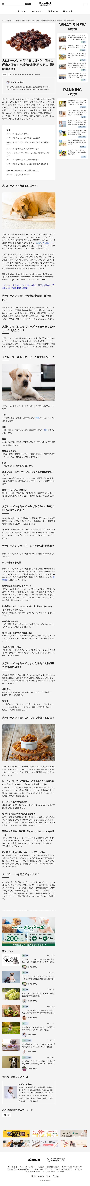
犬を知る (10, 20)
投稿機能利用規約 (53, 1167)
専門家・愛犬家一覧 (33, 1172)
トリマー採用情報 (49, 1172)
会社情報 (61, 1172)
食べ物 (18, 20)
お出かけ (83, 50)
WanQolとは (12, 1167)
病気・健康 (82, 127)
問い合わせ (79, 1169)
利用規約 (41, 1167)
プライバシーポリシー (27, 1167)
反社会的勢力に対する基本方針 (18, 1169)
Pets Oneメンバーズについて (42, 1169)
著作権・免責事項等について (72, 1167)
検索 (27, 4)
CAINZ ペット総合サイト (63, 1169)
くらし (84, 42)
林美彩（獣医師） (26, 1084)
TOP (3, 20)
